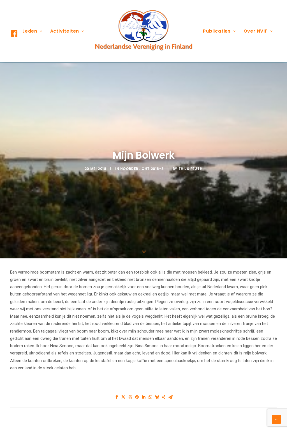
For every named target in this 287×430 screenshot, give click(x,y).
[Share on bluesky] (157, 397)
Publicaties (217, 31)
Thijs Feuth (191, 168)
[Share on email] (170, 397)
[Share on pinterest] (136, 397)
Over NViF (256, 31)
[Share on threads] (130, 397)
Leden (29, 31)
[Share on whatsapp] (150, 397)
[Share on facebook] (116, 397)
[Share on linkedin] (143, 397)
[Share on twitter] (123, 397)
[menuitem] (32, 31)
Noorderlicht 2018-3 (142, 168)
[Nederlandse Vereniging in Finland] (143, 31)
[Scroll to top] (276, 419)
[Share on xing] (163, 397)
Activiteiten (64, 31)
